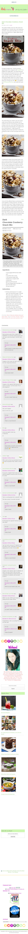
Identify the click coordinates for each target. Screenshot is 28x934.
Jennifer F (5, 455)
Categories (13, 15)
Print (22, 219)
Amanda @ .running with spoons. (9, 565)
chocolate (13, 316)
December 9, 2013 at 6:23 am (9, 470)
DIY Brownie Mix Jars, (8, 82)
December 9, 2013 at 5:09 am (9, 430)
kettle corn (4, 318)
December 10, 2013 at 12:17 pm (9, 618)
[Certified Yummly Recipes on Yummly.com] (14, 889)
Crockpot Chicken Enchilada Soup (8, 794)
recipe (11, 318)
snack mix (18, 318)
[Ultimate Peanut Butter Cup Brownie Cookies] (10, 745)
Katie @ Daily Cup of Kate (8, 593)
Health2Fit (19, 70)
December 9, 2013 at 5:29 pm (9, 568)
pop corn (8, 318)
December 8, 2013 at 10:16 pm (9, 332)
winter (21, 318)
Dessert (8, 315)
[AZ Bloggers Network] (14, 904)
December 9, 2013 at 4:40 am (9, 406)
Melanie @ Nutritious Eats (8, 357)
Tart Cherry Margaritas (5, 712)
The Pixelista (21, 931)
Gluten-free (12, 315)
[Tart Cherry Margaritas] (8, 703)
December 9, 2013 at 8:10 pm (9, 595)
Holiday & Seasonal (19, 315)
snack (14, 318)
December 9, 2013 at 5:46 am (9, 457)
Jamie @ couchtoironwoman (8, 492)
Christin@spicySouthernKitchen (9, 539)
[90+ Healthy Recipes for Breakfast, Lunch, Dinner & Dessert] (12, 723)
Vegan (6, 316)
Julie (3, 516)
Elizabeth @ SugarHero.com (8, 616)
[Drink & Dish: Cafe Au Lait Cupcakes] (8, 765)
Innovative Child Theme (12, 931)
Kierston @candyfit (6, 404)
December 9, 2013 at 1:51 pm (9, 518)
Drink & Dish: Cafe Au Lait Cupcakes (8, 774)
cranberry (22, 316)
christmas (17, 316)
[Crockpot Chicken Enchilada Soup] (8, 785)
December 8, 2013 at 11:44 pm (9, 359)
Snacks (3, 316)
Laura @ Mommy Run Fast (8, 468)
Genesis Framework (15, 932)
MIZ (3, 428)
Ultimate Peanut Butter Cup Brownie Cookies (10, 754)
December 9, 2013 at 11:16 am (9, 495)
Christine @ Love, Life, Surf (8, 330)
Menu (13, 2)
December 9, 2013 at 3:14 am (9, 382)
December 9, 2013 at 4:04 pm (9, 543)
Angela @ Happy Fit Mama (8, 380)
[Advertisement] (14, 813)
